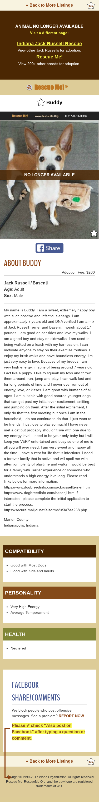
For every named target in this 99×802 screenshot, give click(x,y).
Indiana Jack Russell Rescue (49, 43)
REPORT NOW (71, 716)
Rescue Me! (49, 56)
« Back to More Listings (49, 5)
